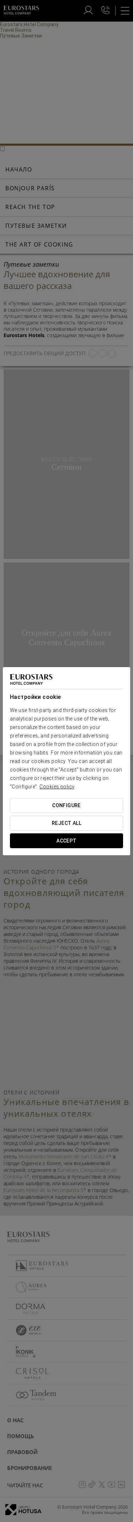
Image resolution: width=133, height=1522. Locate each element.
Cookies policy (56, 786)
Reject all (66, 823)
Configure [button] (66, 805)
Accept (66, 841)
